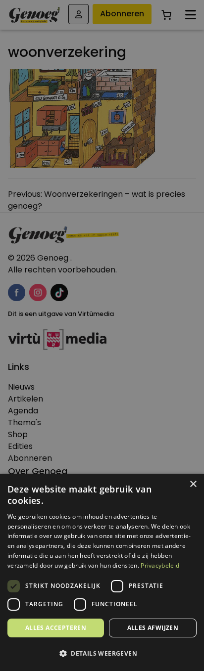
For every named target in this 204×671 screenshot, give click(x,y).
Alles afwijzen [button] (153, 628)
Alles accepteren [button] (55, 628)
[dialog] (102, 335)
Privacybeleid (160, 565)
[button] (102, 654)
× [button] (193, 484)
